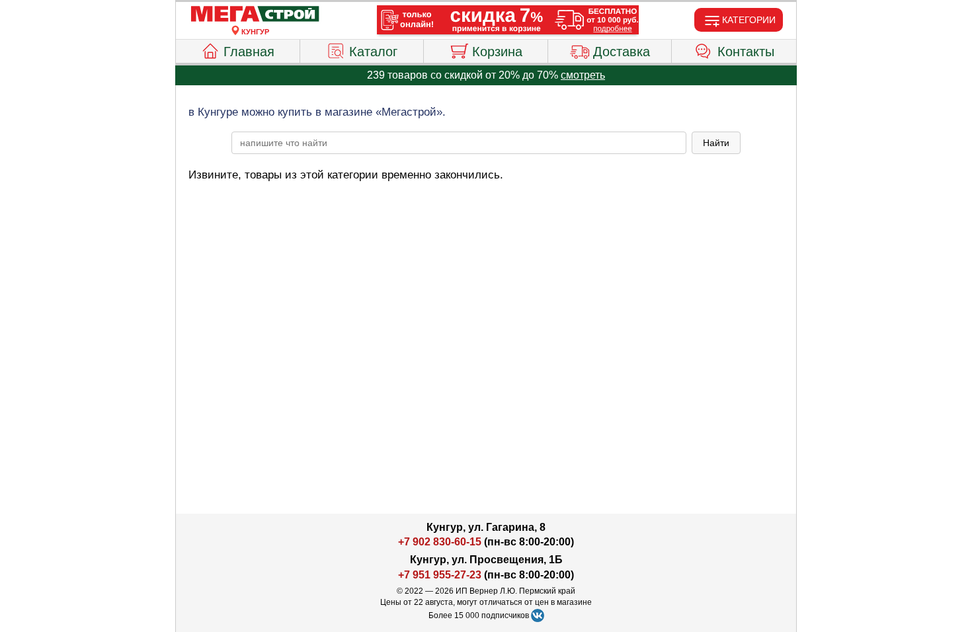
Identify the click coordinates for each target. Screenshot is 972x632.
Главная (248, 51)
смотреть (583, 75)
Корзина (497, 51)
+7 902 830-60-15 (439, 541)
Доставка (621, 51)
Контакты (745, 51)
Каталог (373, 51)
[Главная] (255, 14)
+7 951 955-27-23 (439, 574)
